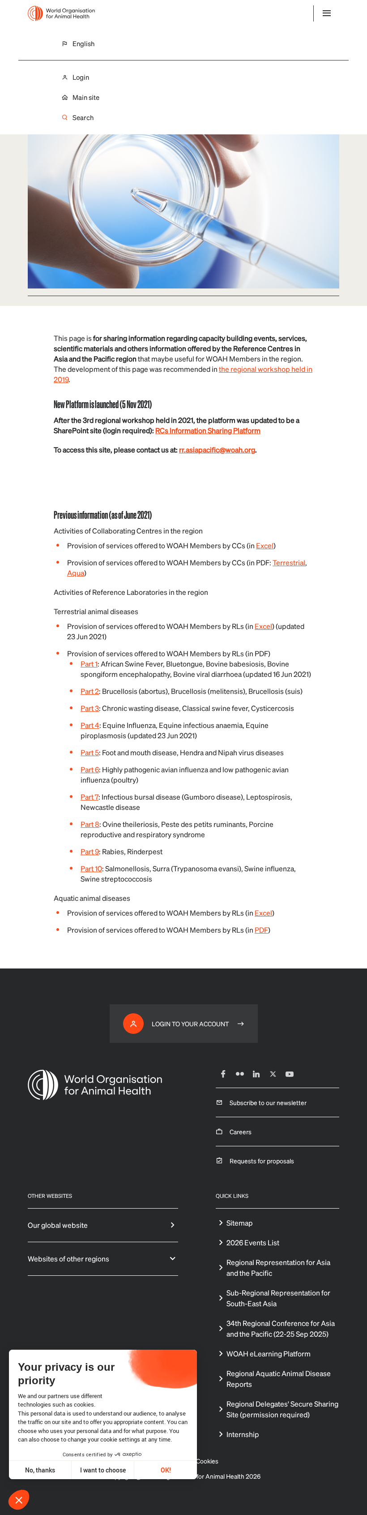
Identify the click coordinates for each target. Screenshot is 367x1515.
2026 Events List (252, 1242)
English (83, 43)
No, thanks (40, 1470)
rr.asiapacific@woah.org (217, 449)
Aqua (75, 572)
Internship (242, 1434)
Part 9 (90, 851)
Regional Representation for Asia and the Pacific (278, 1267)
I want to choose (103, 1470)
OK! (166, 1470)
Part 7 (89, 796)
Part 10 (91, 868)
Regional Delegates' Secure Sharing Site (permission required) (282, 1409)
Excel (264, 545)
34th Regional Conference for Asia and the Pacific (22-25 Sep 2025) (280, 1328)
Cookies (207, 1461)
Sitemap (239, 1222)
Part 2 (90, 691)
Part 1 (89, 663)
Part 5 (90, 752)
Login (81, 77)
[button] (19, 1500)
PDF (261, 929)
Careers (241, 1131)
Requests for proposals (262, 1160)
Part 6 (90, 769)
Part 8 (90, 824)
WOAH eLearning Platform (268, 1353)
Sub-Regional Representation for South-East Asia (278, 1298)
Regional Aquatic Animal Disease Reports (278, 1379)
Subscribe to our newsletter (268, 1102)
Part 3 (90, 708)
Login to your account (190, 1024)
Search (83, 117)
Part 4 (90, 725)
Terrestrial (289, 562)
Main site (86, 97)
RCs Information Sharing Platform (207, 430)
